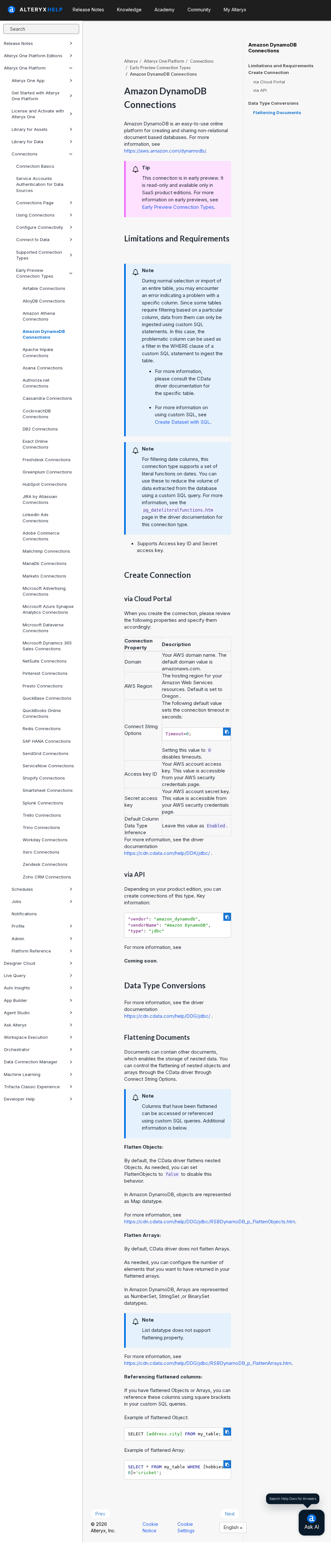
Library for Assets (30, 129)
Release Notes (18, 43)
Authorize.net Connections (36, 383)
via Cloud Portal (269, 81)
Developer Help (19, 1098)
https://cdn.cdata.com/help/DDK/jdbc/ (167, 853)
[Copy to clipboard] (227, 732)
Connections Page (35, 202)
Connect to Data (32, 239)
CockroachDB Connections (37, 413)
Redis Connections (42, 728)
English (232, 1527)
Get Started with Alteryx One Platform (35, 95)
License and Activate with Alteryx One (38, 113)
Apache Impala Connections (38, 352)
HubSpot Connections (45, 484)
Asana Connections (43, 367)
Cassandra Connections (47, 398)
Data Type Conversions (273, 103)
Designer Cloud (19, 963)
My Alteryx (235, 9)
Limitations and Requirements (281, 65)
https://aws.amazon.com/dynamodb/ (165, 151)
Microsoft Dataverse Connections (43, 627)
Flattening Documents (277, 112)
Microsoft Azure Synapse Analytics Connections (48, 609)
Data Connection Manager (31, 1061)
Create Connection (268, 72)
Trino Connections (41, 827)
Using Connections (35, 215)
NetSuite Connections (45, 661)
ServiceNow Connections (48, 765)
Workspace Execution (26, 1037)
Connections (24, 153)
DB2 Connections (40, 428)
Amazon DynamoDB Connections (44, 334)
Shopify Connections (44, 778)
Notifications (24, 913)
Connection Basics (35, 166)
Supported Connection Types (39, 255)
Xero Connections (41, 852)
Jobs (16, 901)
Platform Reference (31, 950)
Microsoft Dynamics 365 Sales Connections (47, 645)
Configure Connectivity (39, 227)
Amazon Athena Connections (39, 316)
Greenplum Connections (47, 471)
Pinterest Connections (45, 673)
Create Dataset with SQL (182, 422)
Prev (100, 1513)
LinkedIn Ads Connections (35, 517)
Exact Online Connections (35, 444)
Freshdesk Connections (47, 459)
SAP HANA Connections (47, 741)
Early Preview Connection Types (34, 273)
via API (260, 90)
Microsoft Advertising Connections (44, 591)
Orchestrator (17, 1049)
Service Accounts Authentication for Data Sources (39, 184)
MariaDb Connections (45, 563)
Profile (18, 926)
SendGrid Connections (46, 753)
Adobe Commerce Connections (41, 535)
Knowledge (129, 9)
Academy (165, 9)
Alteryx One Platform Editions (33, 55)
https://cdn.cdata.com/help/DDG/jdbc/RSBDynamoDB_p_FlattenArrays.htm (208, 1363)
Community (199, 9)
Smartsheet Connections (48, 790)
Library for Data (27, 141)
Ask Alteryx (15, 1024)
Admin (18, 938)
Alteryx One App (28, 80)
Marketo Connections (44, 576)
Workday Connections (45, 839)
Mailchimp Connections (46, 551)
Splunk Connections (43, 802)
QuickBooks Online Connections (42, 713)
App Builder (15, 1000)
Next (230, 1513)
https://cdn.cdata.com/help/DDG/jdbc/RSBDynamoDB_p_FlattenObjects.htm (209, 1221)
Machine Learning (22, 1074)
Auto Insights (17, 987)
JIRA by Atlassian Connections (40, 499)
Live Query (15, 975)
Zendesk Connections (45, 864)
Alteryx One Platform (25, 67)
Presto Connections (43, 685)
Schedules (22, 889)
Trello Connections (42, 815)
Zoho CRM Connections (47, 876)
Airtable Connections (44, 288)
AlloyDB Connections (44, 300)
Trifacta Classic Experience (32, 1086)
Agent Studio (17, 1012)
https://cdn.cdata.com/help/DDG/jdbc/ (167, 1016)
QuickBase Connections (47, 698)
